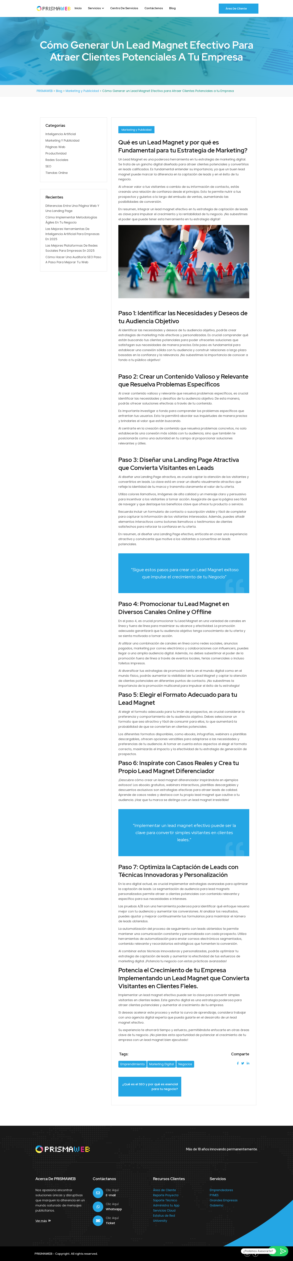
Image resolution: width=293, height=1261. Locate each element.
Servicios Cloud (164, 1210)
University (160, 1221)
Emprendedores (221, 1190)
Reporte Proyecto (165, 1195)
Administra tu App (166, 1205)
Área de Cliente (236, 9)
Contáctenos (153, 8)
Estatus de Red (164, 1216)
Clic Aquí (112, 1190)
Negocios (185, 1064)
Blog (172, 8)
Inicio (78, 8)
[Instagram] (247, 1254)
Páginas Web (55, 147)
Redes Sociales (56, 160)
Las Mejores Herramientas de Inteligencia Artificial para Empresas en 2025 (72, 234)
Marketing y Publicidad (136, 130)
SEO (48, 166)
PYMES (214, 1195)
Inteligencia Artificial (60, 134)
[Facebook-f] (255, 1254)
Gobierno (216, 1205)
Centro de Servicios (124, 8)
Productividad (55, 153)
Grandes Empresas (224, 1200)
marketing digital (161, 1064)
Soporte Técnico (165, 1200)
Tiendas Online (56, 173)
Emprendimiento (132, 1064)
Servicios (94, 8)
